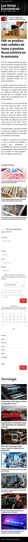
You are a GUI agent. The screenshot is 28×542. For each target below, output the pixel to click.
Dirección (3, 267)
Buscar (3, 364)
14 (17, 316)
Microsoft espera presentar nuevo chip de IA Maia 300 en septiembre (12, 448)
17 (3, 319)
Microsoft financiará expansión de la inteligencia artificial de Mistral (12, 532)
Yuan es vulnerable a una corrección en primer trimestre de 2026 (13, 182)
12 (10, 316)
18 (6, 319)
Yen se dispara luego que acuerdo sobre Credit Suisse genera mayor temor (13, 200)
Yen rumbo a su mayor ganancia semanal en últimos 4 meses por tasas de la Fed (14, 218)
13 (13, 316)
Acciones (3, 335)
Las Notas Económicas (10, 7)
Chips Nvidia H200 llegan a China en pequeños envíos (14, 403)
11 (6, 316)
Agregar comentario (6, 232)
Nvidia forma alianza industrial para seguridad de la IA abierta (12, 511)
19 (10, 319)
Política (3, 353)
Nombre (3, 251)
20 (13, 319)
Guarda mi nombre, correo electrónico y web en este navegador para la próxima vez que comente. (13, 277)
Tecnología (4, 357)
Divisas (3, 339)
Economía (3, 342)
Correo (3, 259)
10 (3, 316)
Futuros (3, 346)
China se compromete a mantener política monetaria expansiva (17, 19)
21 (17, 319)
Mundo (3, 350)
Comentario (4, 237)
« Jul (13, 328)
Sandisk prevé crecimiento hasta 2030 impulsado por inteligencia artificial (13, 425)
